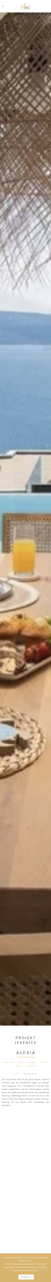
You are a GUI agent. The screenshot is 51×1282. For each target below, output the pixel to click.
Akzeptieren (26, 1277)
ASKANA (32, 1062)
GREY (21, 1062)
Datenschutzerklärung (21, 1270)
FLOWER (44, 1062)
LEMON (19, 1066)
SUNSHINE (31, 1066)
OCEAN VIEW (8, 1062)
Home (16, 1074)
